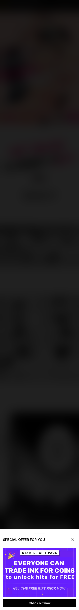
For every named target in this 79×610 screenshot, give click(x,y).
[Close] (73, 539)
